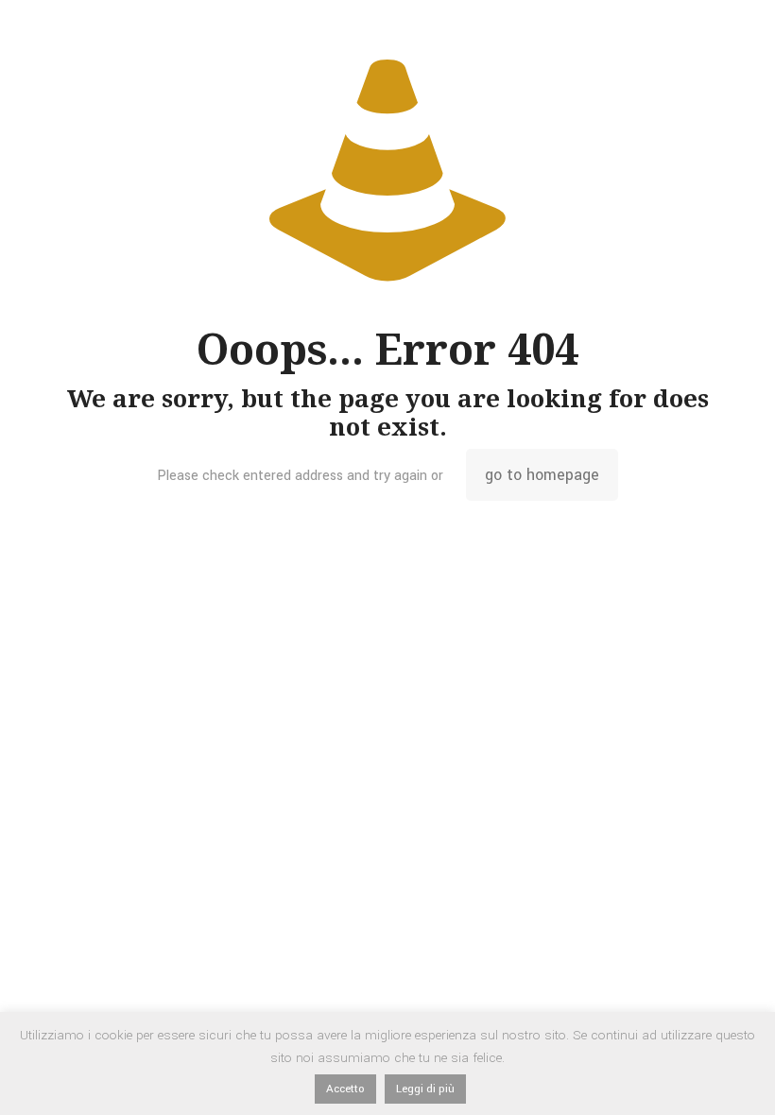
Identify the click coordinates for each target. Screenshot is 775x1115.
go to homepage (542, 475)
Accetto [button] (345, 1089)
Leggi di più (425, 1089)
